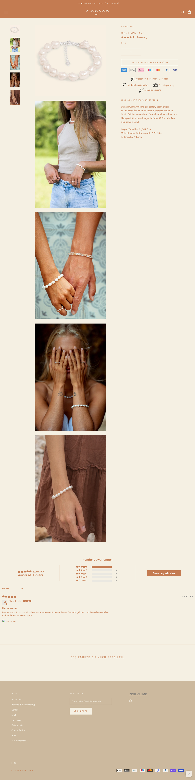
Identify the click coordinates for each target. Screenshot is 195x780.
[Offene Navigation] (6, 12)
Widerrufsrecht (18, 740)
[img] (9, 596)
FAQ (13, 715)
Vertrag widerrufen (138, 693)
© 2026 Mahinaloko (22, 770)
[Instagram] (130, 700)
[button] (128, 37)
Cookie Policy (18, 730)
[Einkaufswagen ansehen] (189, 12)
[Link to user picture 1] (9, 626)
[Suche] (182, 12)
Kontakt (14, 709)
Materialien (16, 699)
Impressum (16, 720)
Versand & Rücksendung (23, 704)
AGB (13, 735)
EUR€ (13, 763)
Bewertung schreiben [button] (164, 573)
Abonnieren (81, 711)
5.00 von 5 (38, 571)
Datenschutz (17, 725)
